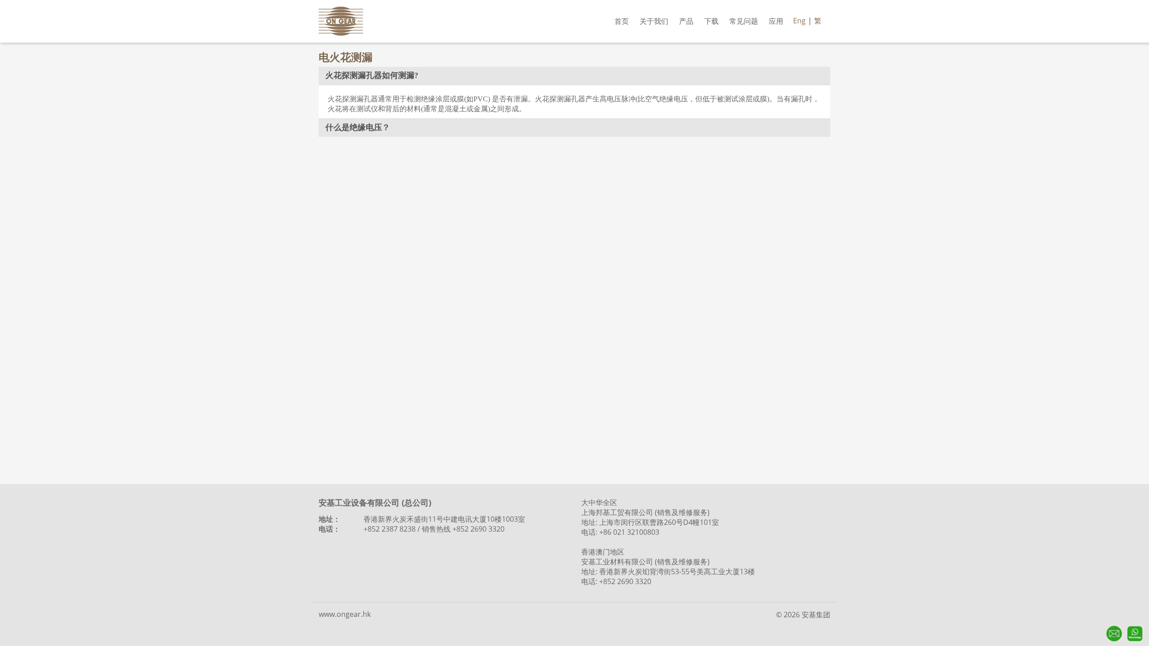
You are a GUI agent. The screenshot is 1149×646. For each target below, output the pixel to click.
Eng (799, 21)
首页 (621, 21)
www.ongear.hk (345, 614)
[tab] (574, 76)
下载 (711, 21)
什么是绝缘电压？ (357, 127)
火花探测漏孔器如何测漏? (371, 75)
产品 (686, 21)
